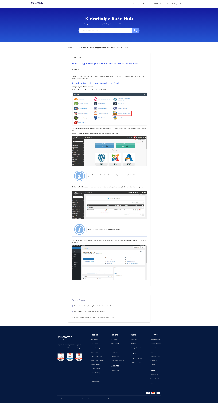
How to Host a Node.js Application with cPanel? (88, 312)
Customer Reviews (155, 344)
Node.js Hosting (95, 368)
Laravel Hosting (95, 373)
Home (70, 47)
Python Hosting (95, 377)
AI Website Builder (136, 358)
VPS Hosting (114, 339)
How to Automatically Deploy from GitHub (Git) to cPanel (91, 306)
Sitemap (152, 364)
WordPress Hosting (96, 356)
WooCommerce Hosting (97, 360)
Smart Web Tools (136, 362)
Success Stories (154, 348)
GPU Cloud (134, 344)
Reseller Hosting (95, 364)
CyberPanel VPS (115, 356)
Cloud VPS (134, 339)
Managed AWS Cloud (137, 348)
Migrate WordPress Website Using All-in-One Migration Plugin (93, 317)
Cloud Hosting (95, 352)
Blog (151, 352)
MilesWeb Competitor (117, 360)
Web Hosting (94, 339)
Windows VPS (115, 344)
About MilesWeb (155, 339)
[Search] (135, 30)
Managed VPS (115, 348)
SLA (151, 383)
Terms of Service (155, 379)
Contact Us (153, 360)
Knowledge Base (155, 356)
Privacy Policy (154, 375)
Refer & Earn (115, 370)
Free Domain (94, 344)
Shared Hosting (95, 348)
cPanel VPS (114, 352)
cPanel (77, 47)
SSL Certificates (95, 381)
